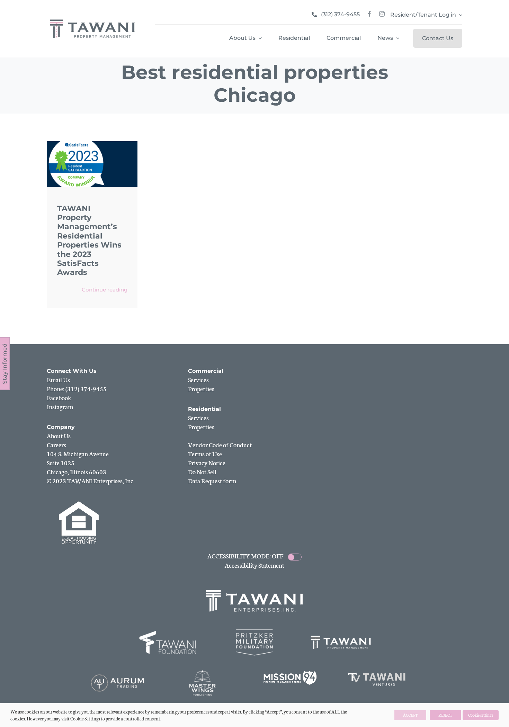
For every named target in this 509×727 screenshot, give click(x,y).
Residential (204, 409)
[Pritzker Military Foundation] (254, 632)
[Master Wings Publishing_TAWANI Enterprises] (203, 672)
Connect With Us (72, 371)
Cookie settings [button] (480, 715)
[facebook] (369, 14)
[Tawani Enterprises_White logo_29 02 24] (254, 590)
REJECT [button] (445, 715)
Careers (56, 444)
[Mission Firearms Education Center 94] (290, 672)
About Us (59, 435)
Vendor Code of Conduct (220, 444)
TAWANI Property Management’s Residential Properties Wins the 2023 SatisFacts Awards (89, 240)
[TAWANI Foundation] (168, 632)
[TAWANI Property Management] (341, 632)
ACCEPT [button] (410, 715)
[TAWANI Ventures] (377, 672)
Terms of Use (205, 453)
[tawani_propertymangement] (92, 19)
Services (198, 379)
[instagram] (382, 14)
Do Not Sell (202, 471)
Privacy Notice (206, 462)
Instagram (60, 406)
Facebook (59, 397)
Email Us (58, 379)
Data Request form (212, 480)
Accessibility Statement (254, 564)
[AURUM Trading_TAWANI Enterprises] (117, 672)
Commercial (205, 371)
